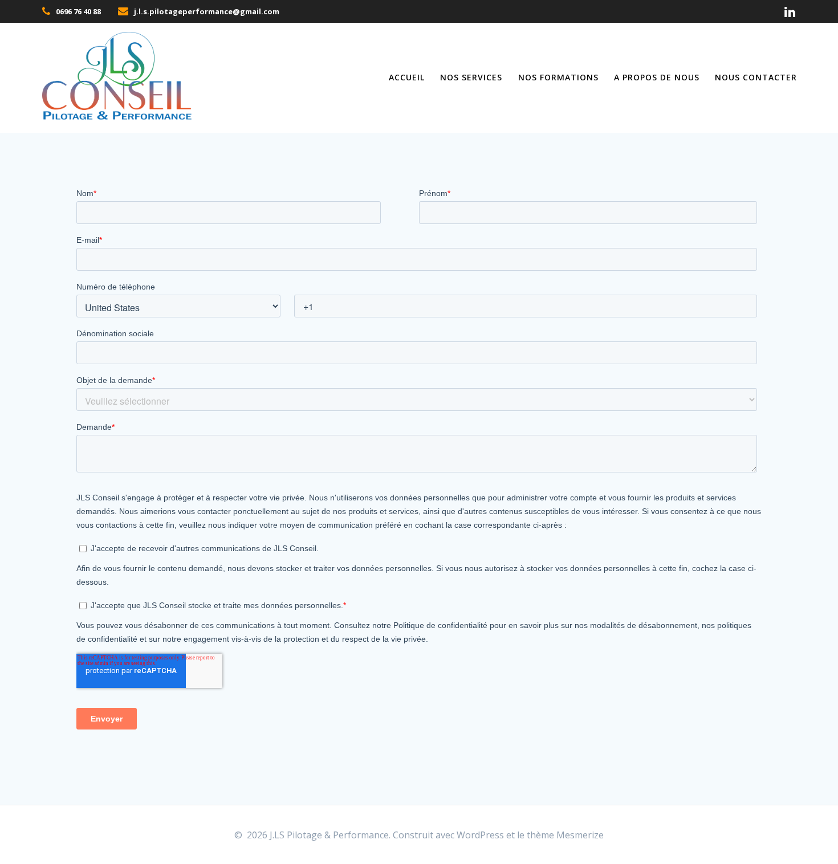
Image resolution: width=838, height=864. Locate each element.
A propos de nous (656, 77)
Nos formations (558, 77)
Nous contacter (756, 77)
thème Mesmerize (565, 835)
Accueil (407, 77)
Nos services (471, 77)
